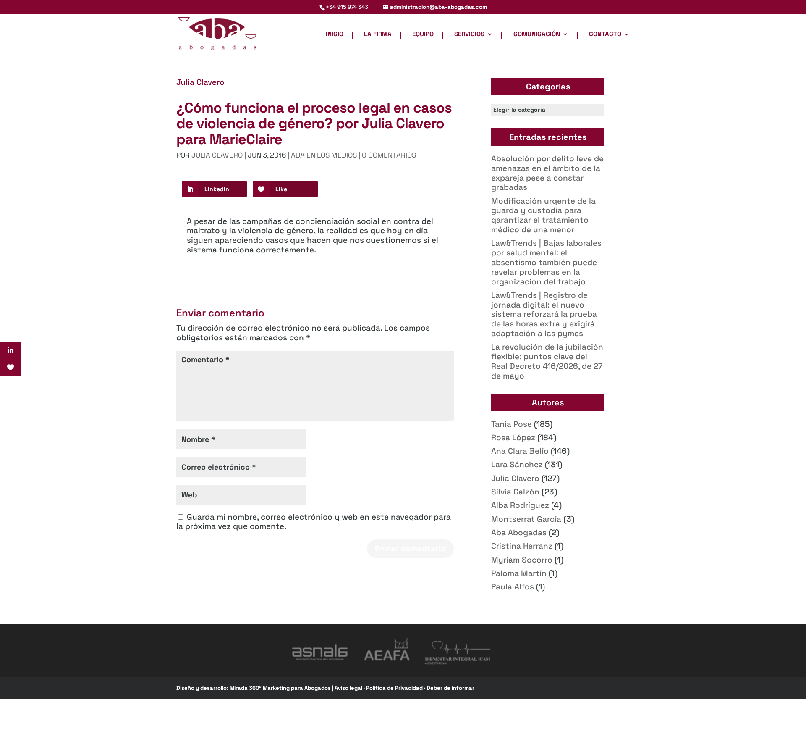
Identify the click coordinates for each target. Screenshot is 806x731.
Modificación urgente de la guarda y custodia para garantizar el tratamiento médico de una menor (543, 215)
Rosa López (513, 437)
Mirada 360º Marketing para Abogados (281, 688)
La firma (378, 34)
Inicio (334, 34)
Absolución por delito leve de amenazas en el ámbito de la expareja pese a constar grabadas (547, 172)
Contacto (605, 34)
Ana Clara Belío (520, 451)
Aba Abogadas (519, 532)
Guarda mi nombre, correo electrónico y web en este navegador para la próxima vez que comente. (313, 522)
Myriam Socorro (521, 560)
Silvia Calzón (515, 491)
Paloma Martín (519, 573)
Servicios (469, 34)
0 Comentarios (389, 155)
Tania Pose (511, 424)
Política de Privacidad (395, 688)
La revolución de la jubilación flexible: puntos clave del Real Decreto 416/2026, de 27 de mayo (547, 361)
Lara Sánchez (517, 464)
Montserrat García (526, 519)
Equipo (423, 34)
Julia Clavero (200, 82)
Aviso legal (349, 688)
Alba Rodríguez (520, 505)
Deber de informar (450, 688)
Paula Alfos (512, 586)
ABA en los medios (324, 155)
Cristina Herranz (521, 546)
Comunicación (536, 34)
